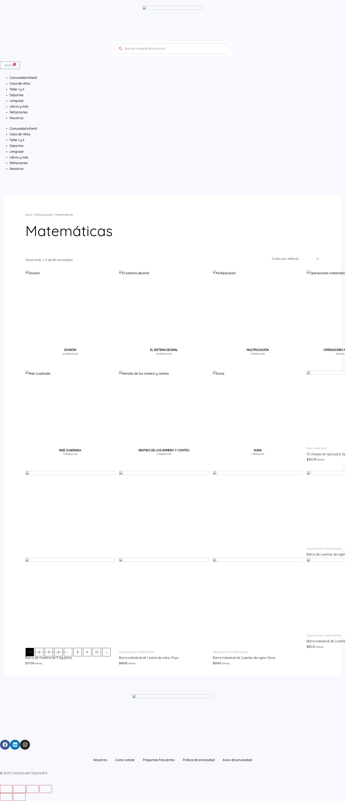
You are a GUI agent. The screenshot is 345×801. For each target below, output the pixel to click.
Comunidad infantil (23, 129)
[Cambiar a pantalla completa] (32, 789)
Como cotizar (125, 760)
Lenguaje (17, 151)
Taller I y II (17, 140)
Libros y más (19, 157)
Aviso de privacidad (237, 760)
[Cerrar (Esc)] (6, 789)
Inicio (28, 215)
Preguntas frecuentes (159, 760)
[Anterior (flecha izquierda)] (6, 797)
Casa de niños (20, 134)
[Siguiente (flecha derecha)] (19, 797)
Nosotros (17, 169)
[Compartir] (19, 789)
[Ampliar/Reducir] (46, 789)
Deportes (17, 146)
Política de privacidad (199, 760)
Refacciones (19, 163)
